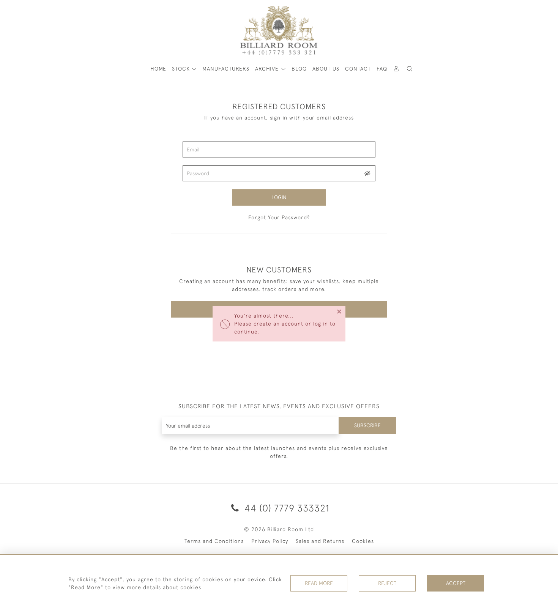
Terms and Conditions (214, 541)
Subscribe (367, 425)
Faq (382, 69)
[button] (410, 69)
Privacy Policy (269, 541)
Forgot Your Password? (279, 217)
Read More (319, 583)
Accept (455, 583)
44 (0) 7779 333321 (285, 507)
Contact (358, 69)
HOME (158, 69)
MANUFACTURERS (225, 69)
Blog (299, 69)
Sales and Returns (320, 541)
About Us (325, 69)
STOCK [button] (182, 69)
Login (279, 197)
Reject (387, 583)
